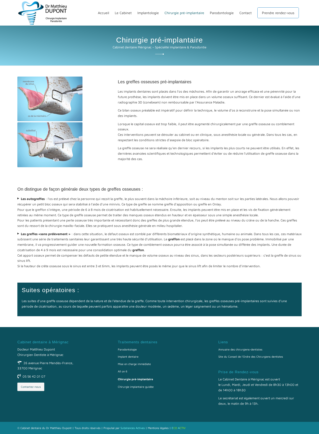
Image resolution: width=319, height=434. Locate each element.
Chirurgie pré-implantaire (135, 379)
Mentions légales (158, 428)
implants (154, 97)
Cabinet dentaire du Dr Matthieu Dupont (46, 428)
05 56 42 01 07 (34, 376)
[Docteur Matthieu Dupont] (44, 13)
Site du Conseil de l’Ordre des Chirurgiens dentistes (250, 356)
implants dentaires (137, 91)
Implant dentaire (128, 356)
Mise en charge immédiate (134, 364)
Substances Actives (132, 428)
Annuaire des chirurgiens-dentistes (240, 349)
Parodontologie (127, 349)
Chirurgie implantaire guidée (136, 386)
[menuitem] (103, 13)
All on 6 (122, 371)
